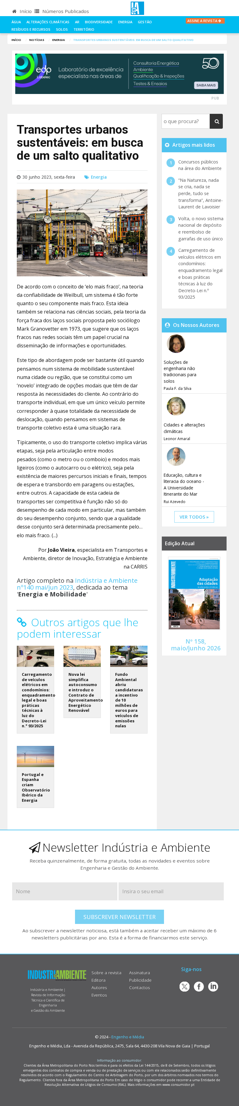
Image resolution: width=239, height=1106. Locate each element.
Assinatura (139, 972)
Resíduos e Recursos (31, 29)
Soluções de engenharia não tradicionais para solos (180, 371)
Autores (99, 987)
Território (83, 29)
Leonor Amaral (177, 438)
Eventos (99, 995)
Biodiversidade (99, 22)
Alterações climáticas (47, 22)
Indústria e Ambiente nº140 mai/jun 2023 (77, 583)
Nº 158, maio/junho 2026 (196, 644)
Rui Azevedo (174, 501)
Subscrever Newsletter (119, 917)
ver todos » (194, 517)
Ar (77, 22)
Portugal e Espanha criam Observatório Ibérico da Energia (36, 787)
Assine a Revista (202, 20)
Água (16, 22)
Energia (125, 22)
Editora (98, 980)
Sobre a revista (106, 972)
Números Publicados (65, 11)
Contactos (139, 987)
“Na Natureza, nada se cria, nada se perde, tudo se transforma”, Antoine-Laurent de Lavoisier (200, 193)
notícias (36, 40)
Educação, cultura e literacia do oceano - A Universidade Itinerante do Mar (184, 484)
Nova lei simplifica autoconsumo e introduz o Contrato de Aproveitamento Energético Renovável (85, 692)
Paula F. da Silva (177, 388)
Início (25, 11)
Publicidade (140, 980)
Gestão (145, 22)
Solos (62, 29)
